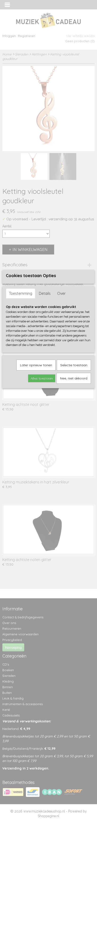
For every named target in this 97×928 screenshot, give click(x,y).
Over (61, 293)
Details (45, 293)
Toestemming (20, 293)
